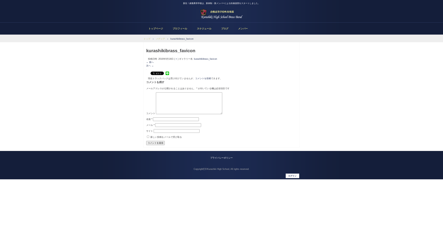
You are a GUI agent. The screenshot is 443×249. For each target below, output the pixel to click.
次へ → (150, 65)
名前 (149, 119)
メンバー (243, 28)
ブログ (224, 28)
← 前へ (150, 62)
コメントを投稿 (203, 78)
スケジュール (204, 28)
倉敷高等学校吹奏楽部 (221, 14)
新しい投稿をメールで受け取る (166, 137)
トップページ (155, 28)
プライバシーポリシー (221, 157)
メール (150, 125)
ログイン (292, 176)
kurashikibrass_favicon (205, 59)
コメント (150, 113)
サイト (149, 131)
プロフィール (180, 28)
